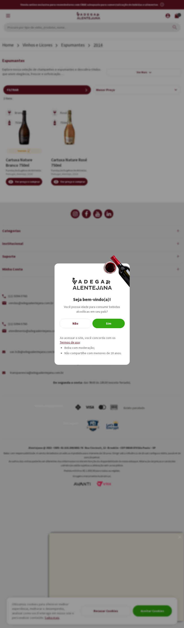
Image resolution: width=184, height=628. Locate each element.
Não (75, 323)
